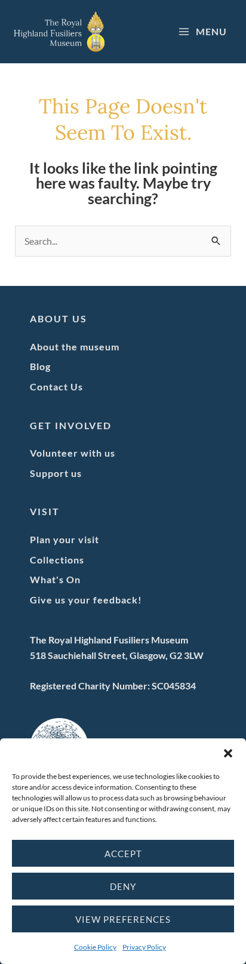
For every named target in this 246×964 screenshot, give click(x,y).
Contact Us (56, 386)
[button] (228, 753)
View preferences (123, 919)
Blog (40, 366)
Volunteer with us (72, 452)
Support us (56, 473)
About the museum (74, 346)
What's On (55, 579)
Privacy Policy (144, 947)
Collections (57, 559)
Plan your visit (64, 539)
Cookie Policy (95, 947)
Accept (123, 853)
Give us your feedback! (86, 599)
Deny (123, 886)
